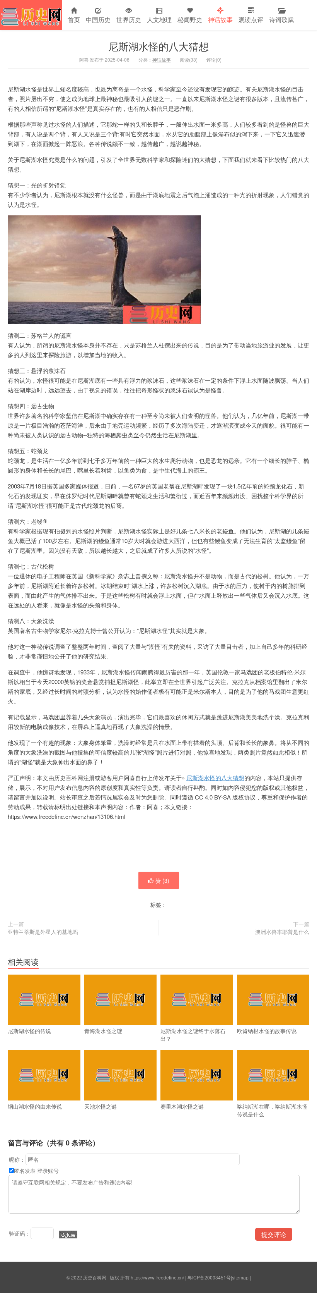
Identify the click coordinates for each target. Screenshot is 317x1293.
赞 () (162, 880)
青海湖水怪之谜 (103, 1031)
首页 (74, 19)
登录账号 (48, 1170)
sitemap (240, 1277)
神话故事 (220, 19)
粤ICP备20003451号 (209, 1277)
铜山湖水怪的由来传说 (35, 1106)
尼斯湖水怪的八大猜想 (158, 46)
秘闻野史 (189, 19)
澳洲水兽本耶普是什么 (282, 931)
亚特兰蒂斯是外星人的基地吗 (43, 931)
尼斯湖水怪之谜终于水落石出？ (192, 1034)
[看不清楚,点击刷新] (68, 1234)
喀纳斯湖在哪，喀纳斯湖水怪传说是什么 (272, 1110)
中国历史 (98, 19)
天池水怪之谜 (100, 1106)
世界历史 (128, 19)
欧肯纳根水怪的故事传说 (267, 1031)
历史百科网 (31, 15)
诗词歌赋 (281, 19)
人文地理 (159, 19)
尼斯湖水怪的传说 (29, 1031)
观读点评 (251, 19)
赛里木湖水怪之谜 (182, 1106)
